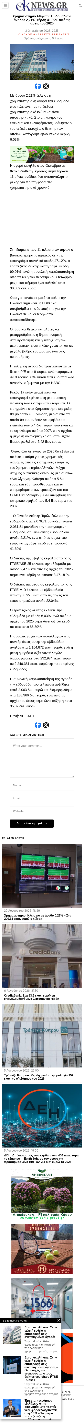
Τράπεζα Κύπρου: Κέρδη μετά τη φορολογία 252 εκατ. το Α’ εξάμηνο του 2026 (38, 1077)
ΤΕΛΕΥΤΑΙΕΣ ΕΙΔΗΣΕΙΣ (53, 34)
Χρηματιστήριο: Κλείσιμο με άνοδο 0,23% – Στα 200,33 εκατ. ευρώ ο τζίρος (37, 917)
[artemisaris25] (42, 1194)
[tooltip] (38, 86)
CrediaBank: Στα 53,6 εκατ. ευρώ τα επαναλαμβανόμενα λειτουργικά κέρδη (31, 997)
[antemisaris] (42, 154)
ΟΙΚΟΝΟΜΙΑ (26, 34)
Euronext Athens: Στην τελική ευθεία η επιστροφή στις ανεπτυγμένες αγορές (40, 1332)
